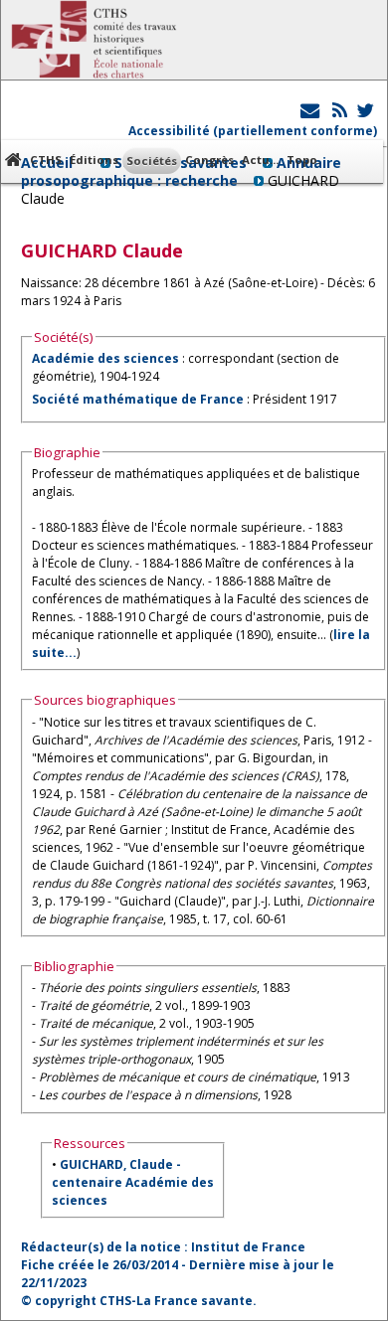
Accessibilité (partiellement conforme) (252, 130)
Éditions (94, 159)
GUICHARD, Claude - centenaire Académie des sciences (133, 1182)
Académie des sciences (107, 358)
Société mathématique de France (138, 399)
